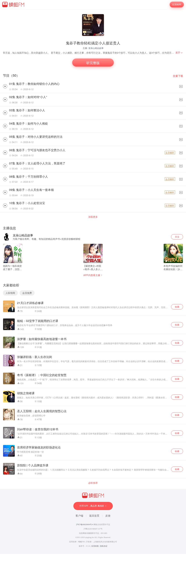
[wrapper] (93, 281)
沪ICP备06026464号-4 (84, 524)
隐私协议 (103, 546)
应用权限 (95, 546)
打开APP (176, 4)
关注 (177, 236)
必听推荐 (93, 483)
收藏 (177, 306)
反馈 (107, 515)
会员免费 (27, 293)
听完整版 (93, 62)
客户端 (79, 515)
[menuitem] (179, 52)
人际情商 (10, 293)
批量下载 (178, 76)
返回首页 (94, 515)
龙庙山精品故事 (96, 47)
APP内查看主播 (91, 275)
